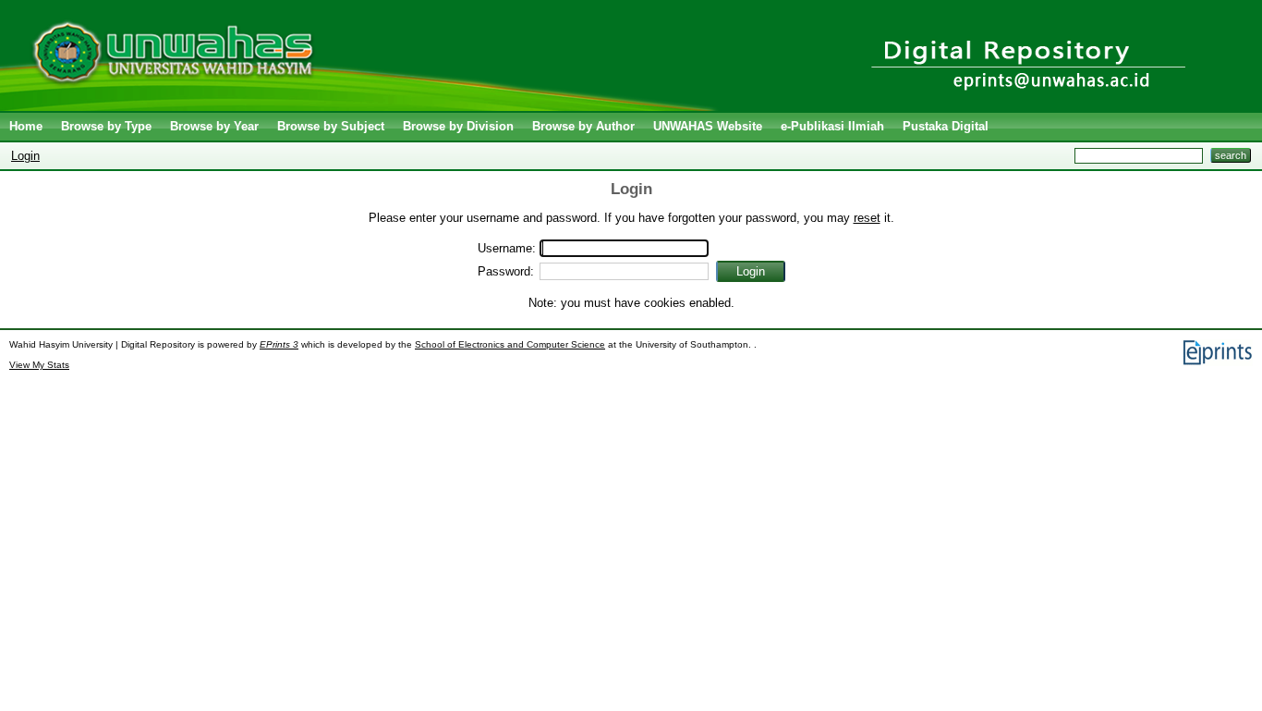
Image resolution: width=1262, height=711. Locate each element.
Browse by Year (214, 126)
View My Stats (39, 365)
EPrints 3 (279, 344)
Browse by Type (106, 126)
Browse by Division (458, 126)
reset (867, 218)
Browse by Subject (330, 126)
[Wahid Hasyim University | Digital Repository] (362, 107)
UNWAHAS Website (707, 126)
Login (25, 156)
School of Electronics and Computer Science (510, 344)
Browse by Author (583, 126)
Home (25, 126)
